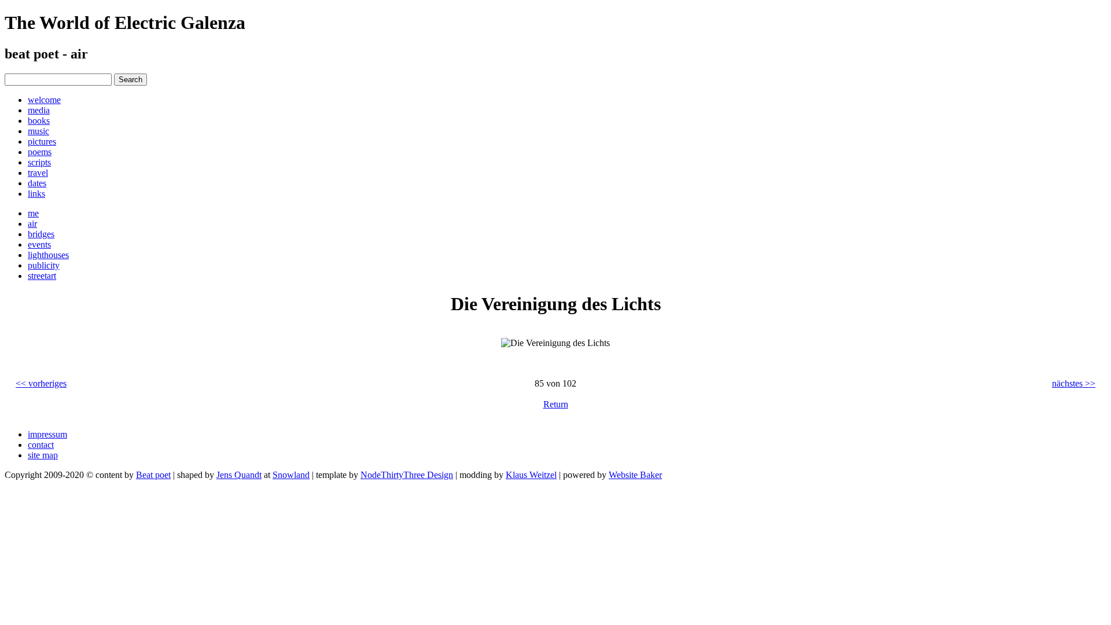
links (36, 193)
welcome (44, 100)
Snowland (291, 475)
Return (555, 404)
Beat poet (153, 475)
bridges (41, 234)
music (38, 131)
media (39, 110)
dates (37, 183)
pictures (42, 141)
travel (38, 173)
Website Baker (635, 475)
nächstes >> (1073, 383)
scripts (39, 162)
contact (41, 445)
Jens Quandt (239, 475)
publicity (44, 265)
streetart (42, 276)
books (39, 121)
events (39, 244)
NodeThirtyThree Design (406, 475)
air (32, 224)
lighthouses (48, 255)
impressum (47, 434)
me (33, 213)
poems (39, 152)
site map (43, 455)
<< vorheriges (41, 383)
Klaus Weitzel (531, 475)
